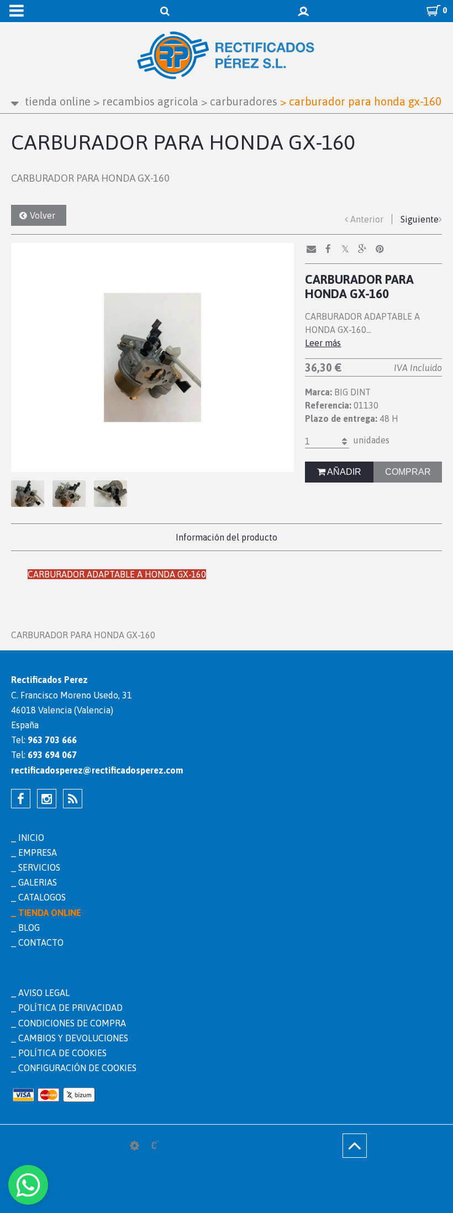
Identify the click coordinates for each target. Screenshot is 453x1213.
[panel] (134, 1145)
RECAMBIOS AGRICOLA (145, 101)
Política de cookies (62, 1053)
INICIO (31, 838)
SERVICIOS (39, 867)
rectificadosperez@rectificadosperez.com (97, 770)
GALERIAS (37, 882)
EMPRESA (37, 852)
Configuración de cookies (77, 1068)
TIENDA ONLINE (58, 101)
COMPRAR (408, 471)
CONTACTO (41, 942)
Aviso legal (44, 993)
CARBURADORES (239, 101)
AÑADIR (343, 471)
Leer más (323, 343)
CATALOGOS (42, 897)
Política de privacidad (70, 1008)
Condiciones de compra (72, 1023)
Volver (42, 215)
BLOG (29, 928)
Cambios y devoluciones (73, 1038)
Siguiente (420, 219)
